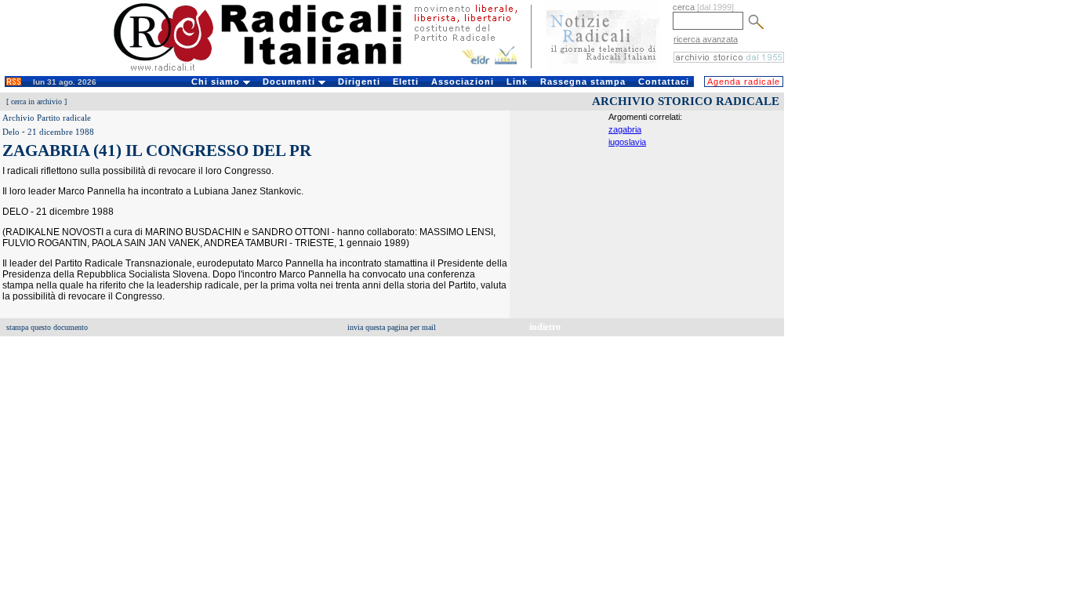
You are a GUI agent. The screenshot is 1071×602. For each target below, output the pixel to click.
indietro (545, 326)
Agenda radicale (743, 81)
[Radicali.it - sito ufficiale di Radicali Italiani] (268, 70)
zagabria (624, 129)
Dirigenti (359, 81)
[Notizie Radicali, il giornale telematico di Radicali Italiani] (603, 69)
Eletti (406, 81)
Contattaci (663, 81)
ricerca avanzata (705, 39)
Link (517, 81)
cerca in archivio (36, 101)
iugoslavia (627, 142)
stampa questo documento (47, 327)
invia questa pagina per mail (391, 327)
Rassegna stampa (583, 81)
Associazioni (462, 81)
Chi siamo (217, 81)
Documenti (290, 81)
